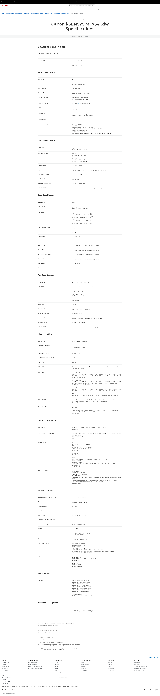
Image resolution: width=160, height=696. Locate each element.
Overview (74, 36)
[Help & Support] (101, 9)
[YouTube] (157, 689)
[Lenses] (71, 9)
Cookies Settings (74, 686)
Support (86, 36)
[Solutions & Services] (93, 9)
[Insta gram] (147, 689)
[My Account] (157, 6)
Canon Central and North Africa (9, 689)
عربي (78, 1)
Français (74, 1)
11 (78, 562)
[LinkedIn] (150, 689)
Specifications (80, 36)
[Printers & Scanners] (82, 9)
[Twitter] (153, 689)
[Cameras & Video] (67, 9)
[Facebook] (144, 689)
